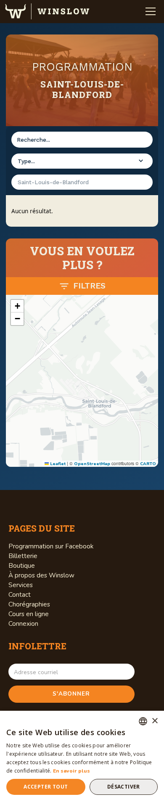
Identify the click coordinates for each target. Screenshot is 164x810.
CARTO (148, 464)
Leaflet (57, 464)
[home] (47, 11)
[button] (150, 11)
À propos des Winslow (41, 575)
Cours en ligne (28, 614)
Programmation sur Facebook (50, 546)
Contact (19, 594)
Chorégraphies (29, 604)
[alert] (82, 760)
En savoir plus (71, 771)
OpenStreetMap (92, 464)
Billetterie (22, 556)
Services (20, 585)
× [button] (154, 721)
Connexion (23, 623)
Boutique (21, 565)
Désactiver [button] (123, 786)
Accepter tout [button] (46, 786)
